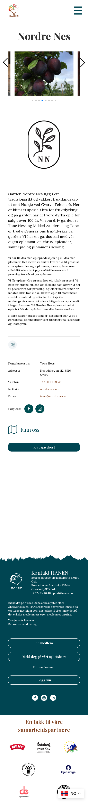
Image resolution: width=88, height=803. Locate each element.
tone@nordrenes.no (53, 396)
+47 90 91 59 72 (50, 382)
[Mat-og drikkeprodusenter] (12, 344)
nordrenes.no (49, 389)
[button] (82, 62)
